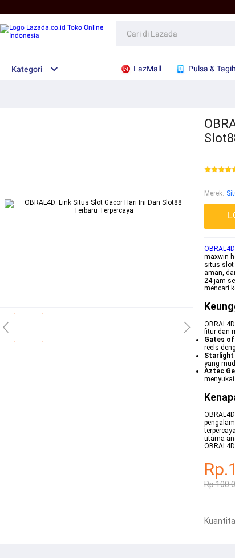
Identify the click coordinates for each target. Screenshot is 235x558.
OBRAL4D (219, 249)
